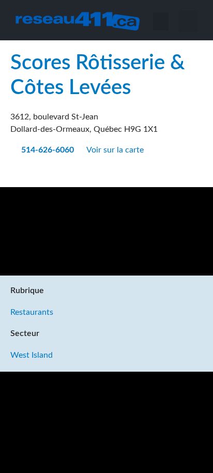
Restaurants (31, 312)
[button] (188, 21)
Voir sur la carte (116, 150)
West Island (31, 355)
